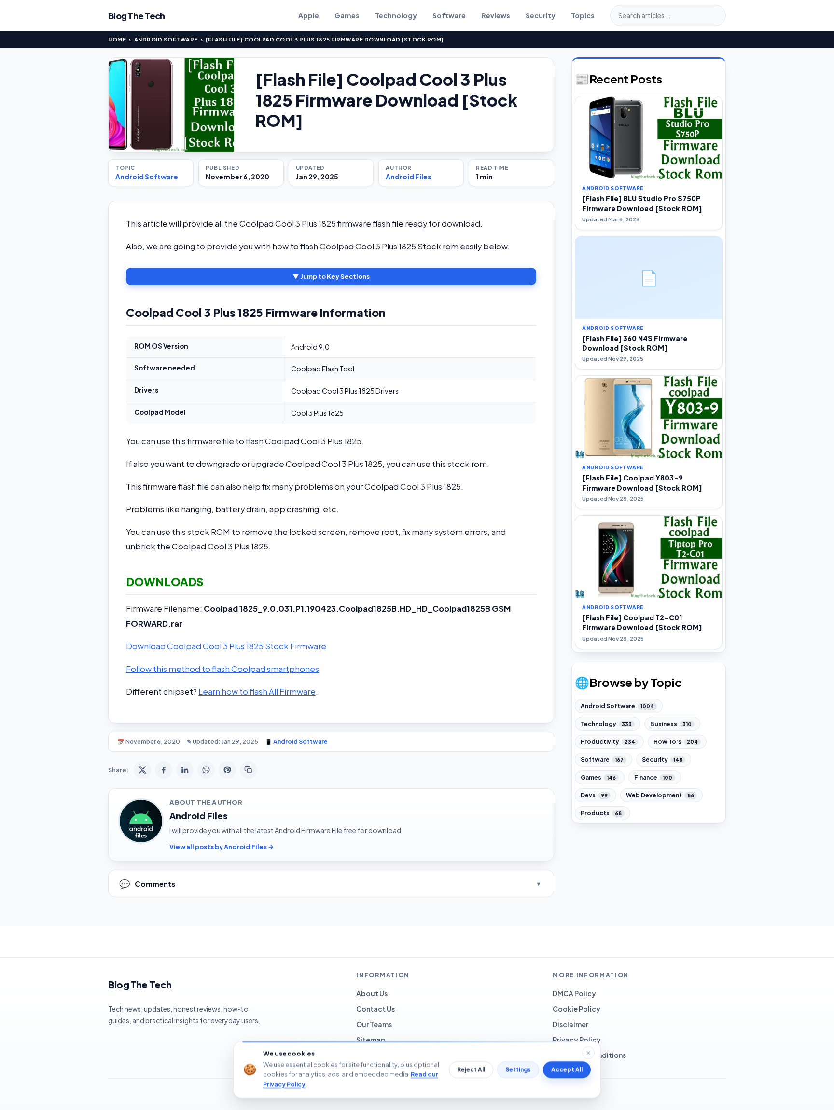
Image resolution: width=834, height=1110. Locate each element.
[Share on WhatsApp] (206, 770)
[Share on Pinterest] (227, 770)
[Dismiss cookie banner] (588, 1052)
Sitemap (371, 1039)
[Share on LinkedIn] (185, 770)
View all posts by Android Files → (221, 846)
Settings (518, 1069)
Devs (594, 795)
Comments (147, 883)
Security (541, 15)
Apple (308, 15)
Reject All (471, 1069)
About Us (372, 993)
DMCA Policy (574, 993)
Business (671, 723)
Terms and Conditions (589, 1055)
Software (449, 15)
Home (117, 39)
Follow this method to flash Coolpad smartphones (222, 669)
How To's (675, 741)
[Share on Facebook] (163, 770)
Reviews (495, 15)
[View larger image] (171, 105)
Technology (396, 15)
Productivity (608, 741)
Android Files (408, 176)
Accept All (567, 1069)
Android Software (166, 39)
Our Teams (374, 1024)
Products (601, 813)
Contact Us (375, 1008)
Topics (583, 15)
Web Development (660, 795)
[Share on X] (142, 770)
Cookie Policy (576, 1008)
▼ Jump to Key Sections (331, 276)
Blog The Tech (136, 15)
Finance (653, 777)
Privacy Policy (577, 1039)
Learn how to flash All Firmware (257, 691)
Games (347, 15)
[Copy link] (248, 770)
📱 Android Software (296, 741)
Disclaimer (570, 1024)
